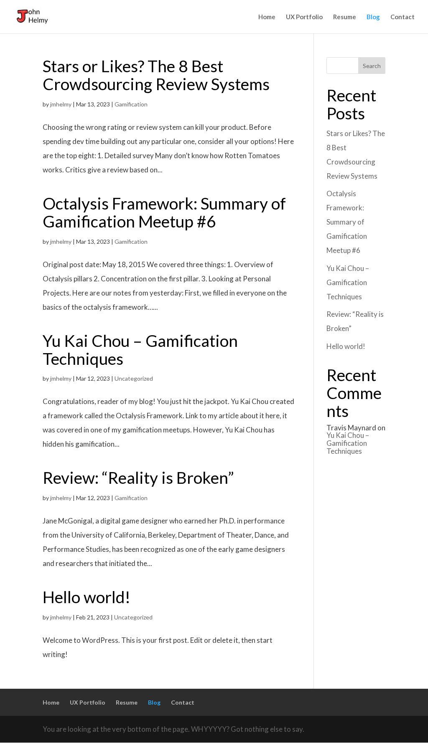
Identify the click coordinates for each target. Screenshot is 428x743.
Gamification (131, 104)
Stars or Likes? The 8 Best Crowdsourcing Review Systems (156, 75)
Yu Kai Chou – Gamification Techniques (140, 349)
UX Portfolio (304, 17)
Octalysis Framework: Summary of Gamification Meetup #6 (164, 212)
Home (266, 17)
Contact (402, 17)
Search (372, 65)
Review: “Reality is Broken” (138, 477)
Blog (373, 17)
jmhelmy (60, 104)
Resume (344, 17)
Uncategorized (134, 378)
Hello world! (86, 597)
